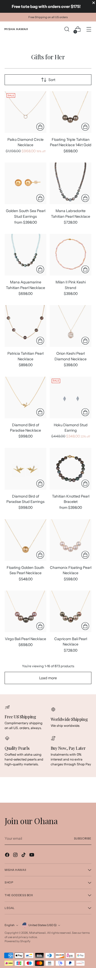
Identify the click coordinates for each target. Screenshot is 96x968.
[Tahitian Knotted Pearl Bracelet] (70, 469)
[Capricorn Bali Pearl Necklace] (70, 611)
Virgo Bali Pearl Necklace (25, 639)
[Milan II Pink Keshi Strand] (70, 254)
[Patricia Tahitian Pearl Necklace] (25, 326)
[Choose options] (40, 198)
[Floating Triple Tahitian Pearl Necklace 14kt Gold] (70, 112)
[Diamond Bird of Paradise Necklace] (25, 397)
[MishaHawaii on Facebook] (8, 855)
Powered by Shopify (17, 941)
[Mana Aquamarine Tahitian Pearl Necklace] (25, 254)
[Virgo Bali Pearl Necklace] (25, 611)
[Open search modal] (66, 29)
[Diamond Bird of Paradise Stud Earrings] (25, 469)
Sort (51, 79)
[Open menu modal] (88, 29)
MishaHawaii (37, 933)
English (10, 925)
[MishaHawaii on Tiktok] (24, 855)
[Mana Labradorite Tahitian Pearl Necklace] (70, 183)
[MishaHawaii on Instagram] (16, 855)
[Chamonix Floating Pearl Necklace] (70, 540)
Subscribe (82, 838)
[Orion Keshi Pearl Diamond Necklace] (70, 326)
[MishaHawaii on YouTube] (32, 855)
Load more (48, 678)
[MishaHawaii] (16, 29)
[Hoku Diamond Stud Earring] (70, 397)
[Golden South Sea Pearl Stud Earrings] (25, 183)
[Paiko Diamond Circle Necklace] (25, 112)
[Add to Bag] (40, 127)
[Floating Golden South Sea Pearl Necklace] (25, 540)
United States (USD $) (42, 925)
